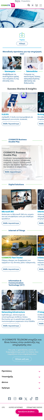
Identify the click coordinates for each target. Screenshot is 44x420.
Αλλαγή (22, 43)
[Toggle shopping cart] (36, 5)
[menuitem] (9, 399)
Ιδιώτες (17, 1)
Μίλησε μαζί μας (22, 359)
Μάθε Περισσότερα (11, 124)
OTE (3, 407)
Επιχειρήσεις (25, 1)
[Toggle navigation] (41, 5)
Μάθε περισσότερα (13, 172)
